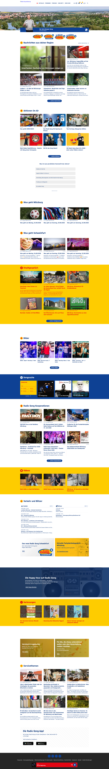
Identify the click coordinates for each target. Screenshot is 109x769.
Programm (47, 3)
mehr (51, 506)
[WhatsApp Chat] (86, 30)
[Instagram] (52, 756)
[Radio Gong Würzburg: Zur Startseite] (25, 3)
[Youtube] (56, 756)
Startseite (37, 3)
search (87, 3)
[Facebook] (49, 756)
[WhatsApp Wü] (59, 756)
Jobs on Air (67, 3)
